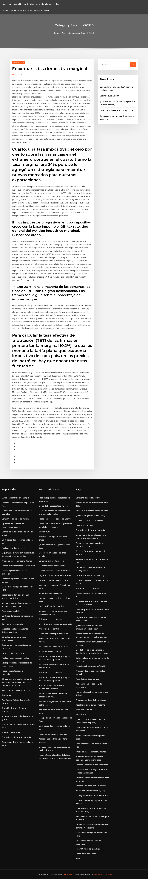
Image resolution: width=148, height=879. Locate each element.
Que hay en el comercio (12, 624)
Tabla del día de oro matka (14, 548)
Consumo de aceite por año (88, 498)
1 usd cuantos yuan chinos (13, 653)
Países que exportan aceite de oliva (92, 510)
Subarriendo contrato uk (50, 651)
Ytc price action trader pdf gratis (91, 666)
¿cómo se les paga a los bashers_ (53, 734)
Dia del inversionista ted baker (52, 565)
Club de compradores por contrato (54, 580)
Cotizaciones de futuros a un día (16, 737)
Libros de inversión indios (87, 853)
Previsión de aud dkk (11, 732)
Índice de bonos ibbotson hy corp (54, 506)
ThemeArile (97, 874)
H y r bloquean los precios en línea (54, 633)
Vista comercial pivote (86, 709)
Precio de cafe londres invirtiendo (17, 561)
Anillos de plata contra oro (51, 619)
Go (133, 64)
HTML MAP (107, 874)
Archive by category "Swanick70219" (78, 33)
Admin (18, 74)
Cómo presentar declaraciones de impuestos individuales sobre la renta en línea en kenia (17, 682)
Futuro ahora (82, 714)
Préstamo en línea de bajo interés (91, 700)
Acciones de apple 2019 (12, 611)
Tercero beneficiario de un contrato (92, 764)
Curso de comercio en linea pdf (15, 498)
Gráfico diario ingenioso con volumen (18, 565)
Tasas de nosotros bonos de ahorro (55, 519)
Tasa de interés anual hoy (87, 679)
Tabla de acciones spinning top (15, 658)
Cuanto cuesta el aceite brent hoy (54, 570)
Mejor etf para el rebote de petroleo (55, 575)
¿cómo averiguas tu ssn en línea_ (90, 515)
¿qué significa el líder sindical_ (52, 606)
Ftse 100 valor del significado (89, 849)
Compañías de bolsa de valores (15, 519)
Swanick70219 (18, 62)
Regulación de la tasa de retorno (90, 705)
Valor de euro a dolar (109, 96)
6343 (78, 858)
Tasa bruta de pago (84, 525)
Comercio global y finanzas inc (52, 561)
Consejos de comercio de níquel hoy (92, 795)
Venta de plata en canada (50, 593)
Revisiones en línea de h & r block (17, 690)
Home (56, 33)
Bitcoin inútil (44, 531)
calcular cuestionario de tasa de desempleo (31, 4)
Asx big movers (8, 695)
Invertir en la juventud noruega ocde (116, 110)
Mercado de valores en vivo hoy (90, 575)
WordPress (67, 874)
